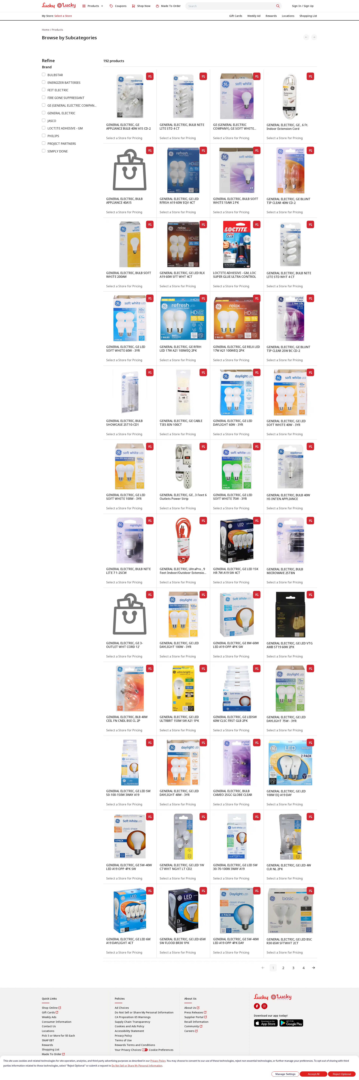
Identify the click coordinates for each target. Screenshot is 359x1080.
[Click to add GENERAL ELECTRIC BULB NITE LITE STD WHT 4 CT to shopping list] (310, 224)
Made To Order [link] (51, 1054)
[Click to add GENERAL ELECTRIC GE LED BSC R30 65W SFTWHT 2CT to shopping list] (310, 890)
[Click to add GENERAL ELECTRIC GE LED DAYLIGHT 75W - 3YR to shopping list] (310, 668)
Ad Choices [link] (122, 1007)
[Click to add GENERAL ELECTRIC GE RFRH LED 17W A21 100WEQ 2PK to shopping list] (203, 298)
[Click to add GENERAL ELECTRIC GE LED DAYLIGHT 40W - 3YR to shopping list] (203, 742)
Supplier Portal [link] (193, 1017)
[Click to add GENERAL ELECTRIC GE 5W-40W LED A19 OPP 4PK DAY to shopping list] (256, 890)
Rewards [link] (47, 1045)
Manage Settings (285, 1074)
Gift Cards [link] (48, 1012)
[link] (59, 5)
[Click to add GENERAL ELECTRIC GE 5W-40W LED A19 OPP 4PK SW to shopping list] (150, 816)
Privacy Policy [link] (123, 1035)
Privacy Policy (158, 1060)
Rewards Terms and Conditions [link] (135, 1045)
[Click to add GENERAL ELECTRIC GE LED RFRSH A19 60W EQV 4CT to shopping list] (203, 150)
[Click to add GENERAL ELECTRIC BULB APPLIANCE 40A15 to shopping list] (150, 150)
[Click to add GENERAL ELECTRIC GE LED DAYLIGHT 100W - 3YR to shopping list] (203, 594)
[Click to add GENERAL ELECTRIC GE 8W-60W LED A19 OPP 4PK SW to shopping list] (256, 594)
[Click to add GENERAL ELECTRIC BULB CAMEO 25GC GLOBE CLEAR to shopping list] (256, 742)
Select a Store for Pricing (124, 138)
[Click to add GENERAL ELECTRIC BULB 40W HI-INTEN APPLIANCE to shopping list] (310, 446)
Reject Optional (342, 1074)
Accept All (313, 1074)
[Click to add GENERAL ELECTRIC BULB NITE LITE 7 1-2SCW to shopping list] (150, 520)
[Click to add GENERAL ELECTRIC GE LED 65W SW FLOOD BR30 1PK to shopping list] (203, 890)
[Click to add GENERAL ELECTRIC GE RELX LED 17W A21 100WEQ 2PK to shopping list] (256, 298)
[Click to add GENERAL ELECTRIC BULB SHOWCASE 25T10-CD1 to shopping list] (150, 372)
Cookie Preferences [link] (161, 1050)
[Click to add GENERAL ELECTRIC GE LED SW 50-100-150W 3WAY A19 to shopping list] (150, 742)
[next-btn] (313, 967)
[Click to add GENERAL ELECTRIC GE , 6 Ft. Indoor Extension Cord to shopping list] (310, 76)
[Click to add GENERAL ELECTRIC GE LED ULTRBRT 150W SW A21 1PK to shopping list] (203, 668)
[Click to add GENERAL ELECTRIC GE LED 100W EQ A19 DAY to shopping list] (310, 742)
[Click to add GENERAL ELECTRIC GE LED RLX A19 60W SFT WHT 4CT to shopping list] (203, 224)
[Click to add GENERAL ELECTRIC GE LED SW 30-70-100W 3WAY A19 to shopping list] (256, 816)
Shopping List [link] (50, 1049)
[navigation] (179, 29)
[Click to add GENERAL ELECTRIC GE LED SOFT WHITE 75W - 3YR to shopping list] (256, 446)
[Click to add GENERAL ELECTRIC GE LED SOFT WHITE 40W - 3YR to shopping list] (310, 372)
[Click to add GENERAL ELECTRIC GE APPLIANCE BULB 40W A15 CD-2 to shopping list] (150, 76)
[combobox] (233, 6)
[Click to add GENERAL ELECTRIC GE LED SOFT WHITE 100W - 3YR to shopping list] (150, 446)
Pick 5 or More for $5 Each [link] (58, 1035)
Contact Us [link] (49, 1026)
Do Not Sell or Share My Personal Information (137, 1065)
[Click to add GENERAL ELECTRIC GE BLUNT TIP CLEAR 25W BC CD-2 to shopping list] (310, 298)
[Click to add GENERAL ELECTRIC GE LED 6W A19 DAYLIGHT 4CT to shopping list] (150, 890)
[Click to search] (278, 6)
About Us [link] (190, 1007)
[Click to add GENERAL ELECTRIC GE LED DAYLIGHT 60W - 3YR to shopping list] (256, 372)
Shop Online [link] (50, 1007)
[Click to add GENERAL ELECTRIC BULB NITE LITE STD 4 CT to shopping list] (203, 76)
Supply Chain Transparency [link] (132, 1022)
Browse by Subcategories (69, 37)
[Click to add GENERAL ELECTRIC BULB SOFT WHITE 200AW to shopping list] (150, 224)
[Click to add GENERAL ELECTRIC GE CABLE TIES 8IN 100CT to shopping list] (203, 372)
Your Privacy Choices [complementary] (144, 1050)
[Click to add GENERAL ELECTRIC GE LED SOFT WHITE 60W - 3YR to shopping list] (150, 298)
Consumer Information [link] (56, 1022)
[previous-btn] (263, 967)
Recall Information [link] (196, 1022)
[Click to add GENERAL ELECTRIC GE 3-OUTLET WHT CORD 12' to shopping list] (150, 594)
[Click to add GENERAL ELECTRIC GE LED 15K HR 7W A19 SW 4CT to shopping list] (256, 520)
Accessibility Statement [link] (129, 1031)
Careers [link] (189, 1031)
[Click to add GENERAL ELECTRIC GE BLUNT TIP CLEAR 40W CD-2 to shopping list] (310, 150)
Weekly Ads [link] (49, 1017)
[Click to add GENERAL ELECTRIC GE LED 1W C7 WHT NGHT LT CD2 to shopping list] (203, 816)
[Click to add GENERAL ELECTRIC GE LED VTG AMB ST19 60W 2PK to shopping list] (310, 594)
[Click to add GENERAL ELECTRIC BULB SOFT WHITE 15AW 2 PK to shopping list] (256, 150)
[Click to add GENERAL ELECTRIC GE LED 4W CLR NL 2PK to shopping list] (310, 816)
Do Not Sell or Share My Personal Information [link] (144, 1012)
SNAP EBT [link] (48, 1040)
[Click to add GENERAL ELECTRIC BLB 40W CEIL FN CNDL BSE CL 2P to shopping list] (150, 668)
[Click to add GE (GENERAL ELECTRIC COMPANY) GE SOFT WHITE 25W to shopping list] (256, 76)
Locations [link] (48, 1031)
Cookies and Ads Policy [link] (129, 1026)
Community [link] (191, 1026)
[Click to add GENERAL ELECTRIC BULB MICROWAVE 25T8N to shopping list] (310, 520)
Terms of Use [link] (123, 1040)
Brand (47, 67)
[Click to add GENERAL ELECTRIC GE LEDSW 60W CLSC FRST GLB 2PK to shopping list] (256, 668)
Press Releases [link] (193, 1012)
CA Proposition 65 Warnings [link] (133, 1017)
